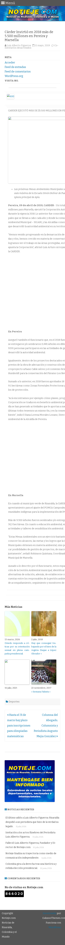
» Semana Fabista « (40, 691)
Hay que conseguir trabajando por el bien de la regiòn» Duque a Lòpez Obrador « (43, 648)
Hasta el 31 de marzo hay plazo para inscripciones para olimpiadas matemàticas (18, 725)
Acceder (10, 62)
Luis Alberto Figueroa (19, 45)
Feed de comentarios (18, 71)
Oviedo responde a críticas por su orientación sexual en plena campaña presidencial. (17, 648)
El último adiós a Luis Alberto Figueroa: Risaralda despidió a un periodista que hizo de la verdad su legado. (32, 822)
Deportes (14, 701)
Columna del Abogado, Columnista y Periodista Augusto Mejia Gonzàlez (46, 725)
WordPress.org (14, 76)
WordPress (54, 927)
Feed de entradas (15, 67)
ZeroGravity (49, 913)
